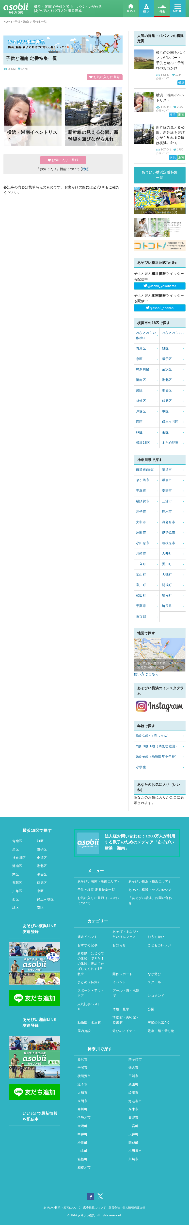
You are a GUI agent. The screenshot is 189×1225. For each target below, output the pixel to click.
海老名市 (168, 522)
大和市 (141, 522)
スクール (154, 982)
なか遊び (154, 974)
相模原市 (168, 543)
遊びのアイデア (124, 1031)
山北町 (83, 1151)
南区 (165, 432)
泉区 (139, 359)
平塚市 (141, 490)
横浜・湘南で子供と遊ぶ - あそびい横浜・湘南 (15, 8)
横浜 (146, 11)
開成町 (167, 585)
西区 (139, 422)
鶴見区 (167, 401)
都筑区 (141, 401)
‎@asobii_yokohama (161, 286)
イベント (119, 982)
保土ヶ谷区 (170, 422)
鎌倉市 (167, 480)
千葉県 (141, 606)
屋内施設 (84, 1031)
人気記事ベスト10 (89, 1007)
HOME (131, 11)
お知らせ (119, 945)
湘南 (162, 11)
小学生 (141, 767)
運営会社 (114, 1207)
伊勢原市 (168, 532)
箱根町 (167, 595)
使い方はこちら (146, 674)
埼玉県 (167, 606)
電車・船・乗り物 (161, 1031)
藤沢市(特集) (145, 470)
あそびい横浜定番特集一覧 (160, 175)
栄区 (139, 390)
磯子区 (167, 359)
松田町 (141, 595)
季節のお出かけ (159, 1022)
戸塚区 (141, 411)
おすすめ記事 (87, 945)
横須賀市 (142, 501)
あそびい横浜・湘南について (62, 1207)
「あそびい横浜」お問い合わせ (150, 901)
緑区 (139, 432)
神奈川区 (142, 369)
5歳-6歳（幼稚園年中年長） (157, 756)
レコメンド (156, 995)
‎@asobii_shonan (162, 308)
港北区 (167, 380)
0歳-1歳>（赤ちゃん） (153, 735)
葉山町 (141, 574)
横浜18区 (143, 442)
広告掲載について (94, 1207)
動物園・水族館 (89, 1022)
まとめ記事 (170, 442)
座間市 (141, 532)
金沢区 (167, 369)
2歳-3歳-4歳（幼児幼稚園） (157, 746)
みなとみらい (172, 333)
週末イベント (87, 937)
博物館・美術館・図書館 (125, 1020)
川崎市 (141, 553)
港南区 (141, 380)
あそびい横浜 (86, 1215)
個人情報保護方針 (134, 1207)
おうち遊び (156, 937)
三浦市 (167, 501)
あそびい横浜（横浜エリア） (150, 881)
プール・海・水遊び (125, 993)
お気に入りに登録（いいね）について (99, 901)
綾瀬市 (133, 1092)
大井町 (167, 553)
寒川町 (141, 585)
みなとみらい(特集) (146, 335)
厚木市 (167, 511)
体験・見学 (120, 1009)
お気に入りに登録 (106, 77)
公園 (151, 1009)
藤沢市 (167, 470)
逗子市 (141, 511)
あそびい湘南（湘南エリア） (99, 881)
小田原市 (142, 543)
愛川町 (167, 564)
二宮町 (141, 564)
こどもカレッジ (159, 945)
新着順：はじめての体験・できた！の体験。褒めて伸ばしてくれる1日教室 (91, 964)
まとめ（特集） (89, 982)
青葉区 (141, 348)
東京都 (141, 617)
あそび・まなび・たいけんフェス (125, 934)
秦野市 (167, 490)
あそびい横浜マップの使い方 (150, 890)
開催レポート (122, 974)
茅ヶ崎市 (142, 480)
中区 (165, 411)
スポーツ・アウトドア (91, 993)
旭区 (165, 348)
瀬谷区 (167, 390)
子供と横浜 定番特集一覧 (96, 890)
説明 (85, 169)
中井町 (83, 1134)
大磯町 (167, 574)
